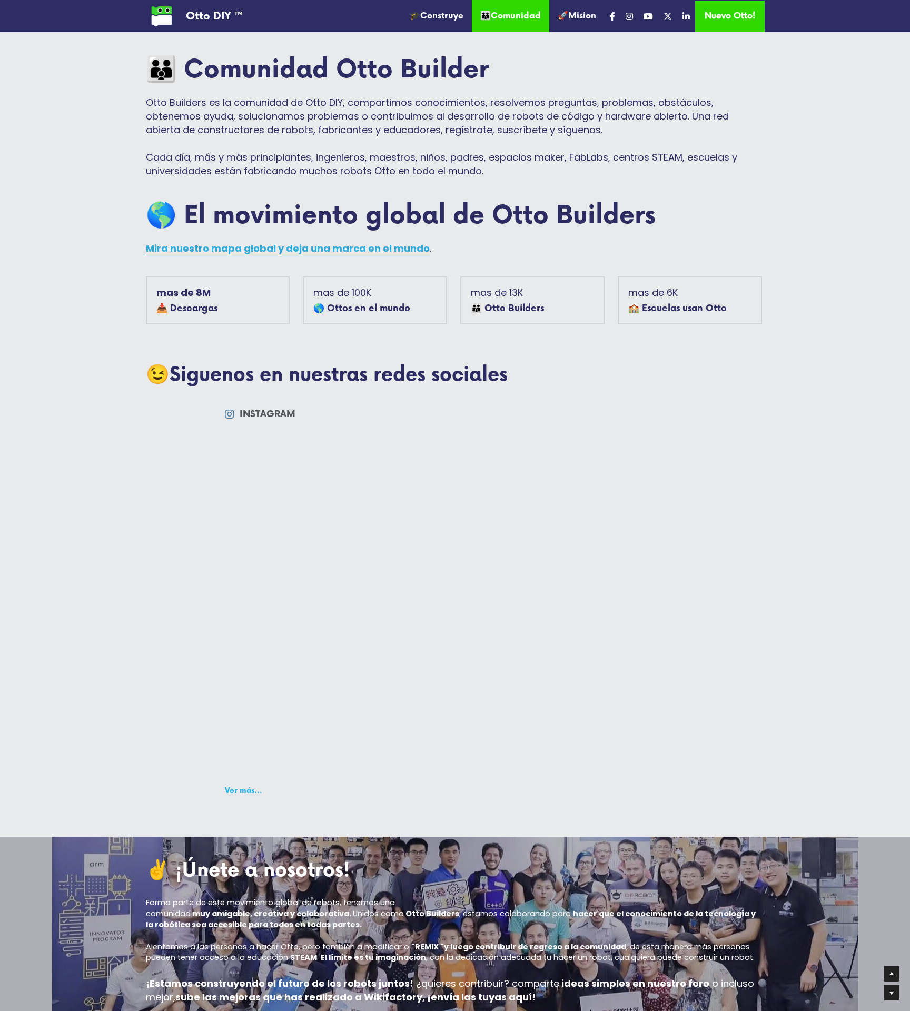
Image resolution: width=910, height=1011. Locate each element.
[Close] (652, 397)
